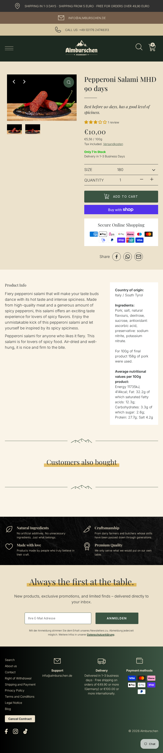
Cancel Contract (20, 719)
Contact (10, 672)
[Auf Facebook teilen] (116, 256)
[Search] (139, 47)
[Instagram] (15, 731)
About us (11, 666)
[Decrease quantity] (141, 179)
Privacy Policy (14, 690)
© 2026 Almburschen (143, 731)
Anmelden (117, 618)
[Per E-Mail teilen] (138, 256)
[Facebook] (6, 731)
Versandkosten (113, 144)
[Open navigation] (10, 48)
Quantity (94, 180)
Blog (8, 709)
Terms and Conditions (19, 696)
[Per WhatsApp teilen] (127, 256)
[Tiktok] (25, 731)
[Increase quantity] (152, 179)
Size (88, 169)
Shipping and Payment (20, 684)
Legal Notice (13, 702)
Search (10, 660)
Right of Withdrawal (18, 678)
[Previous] (14, 81)
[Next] (24, 81)
